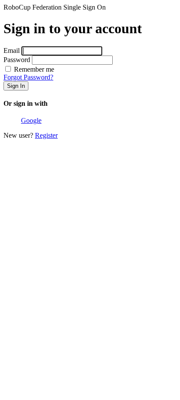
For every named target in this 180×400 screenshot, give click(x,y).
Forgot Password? (28, 77)
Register (46, 135)
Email (11, 50)
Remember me (33, 69)
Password (16, 59)
